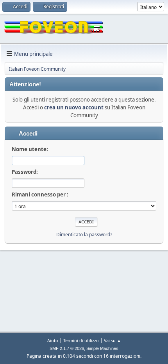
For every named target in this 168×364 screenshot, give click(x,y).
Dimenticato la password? (84, 234)
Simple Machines (102, 348)
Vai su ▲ (112, 340)
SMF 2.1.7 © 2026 (67, 348)
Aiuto (52, 340)
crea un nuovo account (74, 107)
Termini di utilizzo (81, 340)
